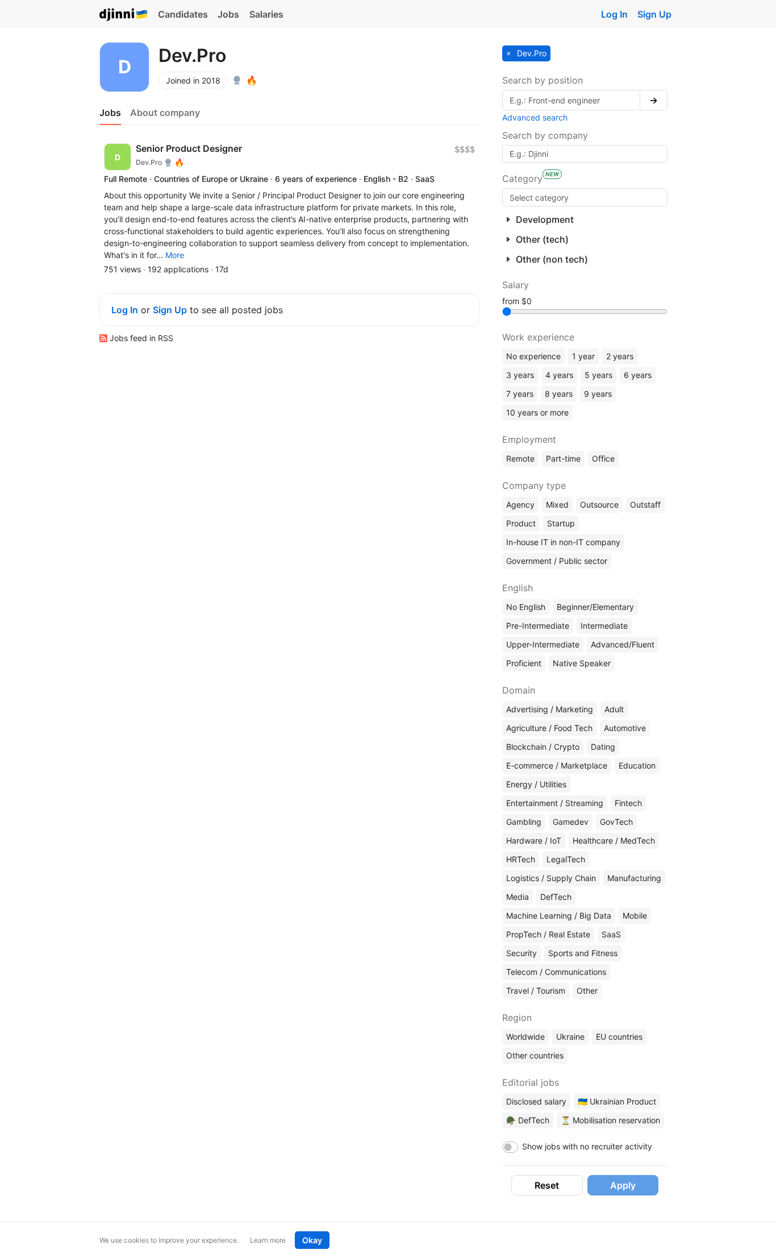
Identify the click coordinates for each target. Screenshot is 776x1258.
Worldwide (525, 1036)
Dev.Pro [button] (530, 53)
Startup (561, 523)
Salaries (266, 14)
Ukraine (570, 1036)
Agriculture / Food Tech (549, 728)
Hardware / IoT (533, 840)
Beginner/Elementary (595, 607)
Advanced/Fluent (622, 644)
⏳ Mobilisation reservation (610, 1120)
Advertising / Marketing (549, 709)
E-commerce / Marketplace (556, 765)
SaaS (611, 934)
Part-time (563, 458)
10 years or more (537, 412)
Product (521, 523)
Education (637, 765)
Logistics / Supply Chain (551, 878)
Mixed (557, 504)
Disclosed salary (536, 1101)
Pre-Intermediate (537, 625)
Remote (520, 458)
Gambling (523, 822)
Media (517, 897)
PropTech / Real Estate (548, 934)
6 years (638, 375)
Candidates (183, 14)
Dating (603, 747)
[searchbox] (584, 197)
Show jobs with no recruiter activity (587, 1146)
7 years (519, 393)
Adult (614, 709)
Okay (312, 1240)
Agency (520, 504)
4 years (559, 375)
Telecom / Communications (556, 972)
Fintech (628, 803)
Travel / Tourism (535, 990)
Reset (547, 1185)
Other (587, 990)
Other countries (535, 1055)
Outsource (599, 504)
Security (521, 953)
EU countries (619, 1036)
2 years (619, 356)
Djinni (123, 15)
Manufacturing (634, 878)
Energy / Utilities (536, 784)
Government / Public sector (556, 561)
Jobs (228, 14)
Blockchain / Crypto (542, 747)
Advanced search (535, 117)
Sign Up (654, 14)
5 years (598, 375)
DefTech (555, 897)
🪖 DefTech (527, 1120)
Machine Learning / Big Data (558, 915)
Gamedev (571, 822)
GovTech (616, 822)
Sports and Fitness (583, 953)
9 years (598, 393)
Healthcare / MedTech (614, 840)
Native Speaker (582, 663)
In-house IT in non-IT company (563, 542)
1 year (583, 356)
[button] (174, 255)
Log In (614, 14)
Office (603, 458)
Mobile (635, 915)
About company (165, 112)
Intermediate (604, 625)
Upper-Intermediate (542, 644)
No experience (533, 356)
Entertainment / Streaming (554, 803)
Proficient (523, 663)
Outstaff (645, 504)
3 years (520, 375)
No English (525, 607)
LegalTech (565, 859)
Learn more (268, 1240)
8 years (559, 393)
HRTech (520, 859)
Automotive (625, 728)
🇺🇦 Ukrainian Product (617, 1101)
